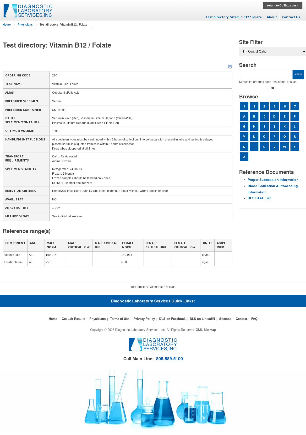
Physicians (25, 24)
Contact (241, 319)
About (272, 17)
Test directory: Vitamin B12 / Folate (233, 17)
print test (230, 66)
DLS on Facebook (172, 319)
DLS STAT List (259, 198)
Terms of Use (119, 319)
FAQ (254, 319)
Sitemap (225, 319)
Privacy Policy (144, 319)
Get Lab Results (73, 319)
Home (7, 24)
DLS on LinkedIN (202, 319)
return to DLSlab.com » (282, 5)
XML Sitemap (206, 330)
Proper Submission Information (273, 180)
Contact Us (291, 17)
